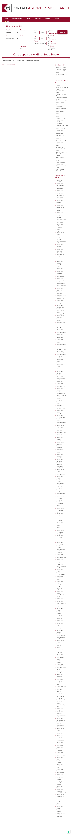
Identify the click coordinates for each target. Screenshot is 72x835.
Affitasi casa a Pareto (61, 76)
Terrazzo (52, 35)
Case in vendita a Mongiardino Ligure (61, 510)
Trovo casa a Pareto (61, 69)
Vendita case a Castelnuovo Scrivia (60, 364)
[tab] (61, 65)
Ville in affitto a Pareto (61, 152)
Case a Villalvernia (61, 793)
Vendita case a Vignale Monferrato (60, 779)
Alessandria (29, 60)
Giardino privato (53, 33)
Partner (28, 18)
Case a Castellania (61, 332)
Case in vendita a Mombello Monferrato (61, 498)
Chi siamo (47, 18)
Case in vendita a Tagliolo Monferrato (61, 749)
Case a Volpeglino (61, 813)
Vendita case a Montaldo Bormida (60, 523)
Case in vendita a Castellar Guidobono (61, 335)
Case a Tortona (60, 764)
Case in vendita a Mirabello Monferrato (61, 486)
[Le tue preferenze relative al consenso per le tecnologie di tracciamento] (68, 831)
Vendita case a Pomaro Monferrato (60, 613)
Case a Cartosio (61, 304)
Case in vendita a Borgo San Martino (61, 246)
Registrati (37, 18)
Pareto (36, 60)
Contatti (57, 18)
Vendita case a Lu (61, 473)
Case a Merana (60, 483)
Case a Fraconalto (61, 414)
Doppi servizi (53, 43)
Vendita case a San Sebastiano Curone (61, 701)
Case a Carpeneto (61, 295)
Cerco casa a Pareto (61, 67)
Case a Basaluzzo (61, 219)
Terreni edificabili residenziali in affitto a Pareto (61, 148)
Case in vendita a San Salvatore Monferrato (61, 696)
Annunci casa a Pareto (61, 74)
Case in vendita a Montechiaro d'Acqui (61, 532)
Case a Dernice (60, 405)
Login (7, 21)
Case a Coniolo (61, 386)
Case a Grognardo (61, 458)
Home (6, 18)
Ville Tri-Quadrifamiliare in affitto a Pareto (60, 162)
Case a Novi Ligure (61, 557)
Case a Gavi (60, 449)
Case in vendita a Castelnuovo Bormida (61, 359)
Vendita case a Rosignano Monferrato (60, 676)
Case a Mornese (61, 549)
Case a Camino (60, 276)
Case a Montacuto (61, 517)
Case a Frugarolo (61, 432)
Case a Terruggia (61, 755)
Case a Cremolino (61, 395)
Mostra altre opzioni (51, 49)
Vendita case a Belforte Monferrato (60, 225)
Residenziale (7, 60)
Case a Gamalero (61, 441)
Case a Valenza (60, 772)
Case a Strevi (60, 745)
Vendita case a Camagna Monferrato (60, 273)
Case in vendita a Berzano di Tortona (61, 234)
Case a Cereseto (61, 378)
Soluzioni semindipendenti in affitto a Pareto (61, 140)
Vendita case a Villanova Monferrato (60, 799)
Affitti (14, 60)
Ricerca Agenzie (17, 18)
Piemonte (21, 60)
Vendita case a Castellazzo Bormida (60, 341)
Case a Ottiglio (60, 576)
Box (51, 41)
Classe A (52, 46)
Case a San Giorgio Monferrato (59, 691)
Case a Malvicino (61, 474)
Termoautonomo (52, 39)
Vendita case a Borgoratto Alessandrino (60, 251)
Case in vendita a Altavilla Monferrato (61, 202)
